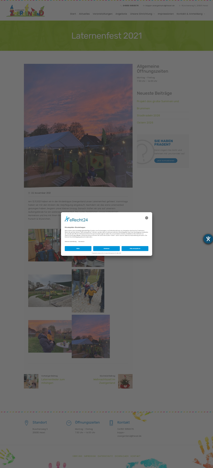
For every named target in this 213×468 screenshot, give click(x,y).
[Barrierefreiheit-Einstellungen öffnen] (208, 239)
